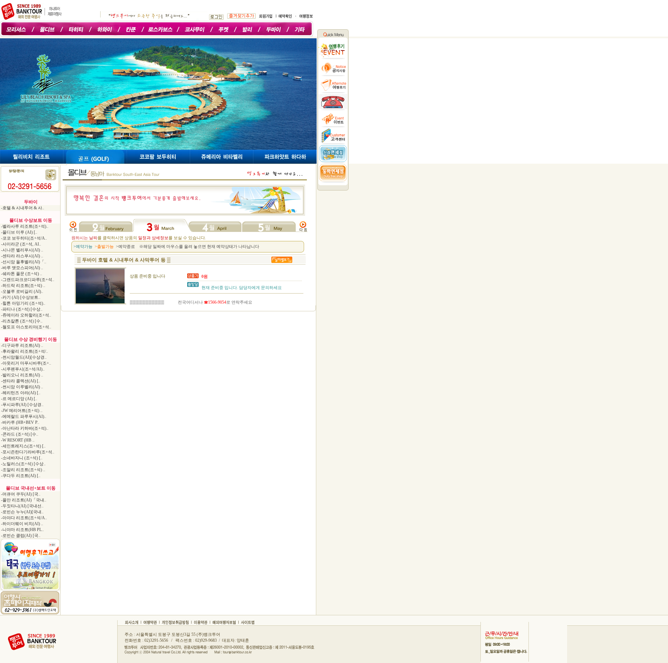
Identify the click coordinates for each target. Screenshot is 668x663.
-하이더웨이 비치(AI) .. (21, 523)
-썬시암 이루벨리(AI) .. (21, 386)
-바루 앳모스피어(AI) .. (21, 267)
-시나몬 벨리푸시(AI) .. (21, 250)
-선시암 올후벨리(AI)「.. (23, 261)
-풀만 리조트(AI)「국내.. (23, 500)
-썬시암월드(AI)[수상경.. (23, 357)
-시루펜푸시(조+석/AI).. (22, 369)
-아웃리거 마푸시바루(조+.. (25, 363)
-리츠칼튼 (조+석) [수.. (21, 321)
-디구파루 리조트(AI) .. (21, 345)
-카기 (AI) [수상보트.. (20, 297)
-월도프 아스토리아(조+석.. (25, 327)
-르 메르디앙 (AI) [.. (18, 398)
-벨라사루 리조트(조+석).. (24, 226)
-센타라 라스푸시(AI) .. (21, 256)
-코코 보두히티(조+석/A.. (23, 238)
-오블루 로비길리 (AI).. (21, 291)
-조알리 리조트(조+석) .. (22, 469)
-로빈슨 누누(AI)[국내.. (21, 511)
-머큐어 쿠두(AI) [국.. (20, 494)
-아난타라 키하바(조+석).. (24, 428)
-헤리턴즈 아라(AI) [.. (20, 392)
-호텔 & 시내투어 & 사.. (22, 207)
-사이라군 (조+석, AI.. (20, 244)
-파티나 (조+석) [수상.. (21, 309)
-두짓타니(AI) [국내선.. (21, 506)
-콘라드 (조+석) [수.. (19, 434)
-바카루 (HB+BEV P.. (19, 422)
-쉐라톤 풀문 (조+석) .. (21, 273)
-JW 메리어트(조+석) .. (21, 410)
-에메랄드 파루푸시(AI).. (23, 416)
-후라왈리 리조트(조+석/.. (24, 351)
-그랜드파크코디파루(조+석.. (27, 279)
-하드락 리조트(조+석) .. (22, 285)
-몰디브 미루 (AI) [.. (18, 232)
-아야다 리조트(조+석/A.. (23, 517)
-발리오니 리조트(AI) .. (21, 375)
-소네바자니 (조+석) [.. (21, 457)
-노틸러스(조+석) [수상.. (23, 463)
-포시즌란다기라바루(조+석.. (27, 452)
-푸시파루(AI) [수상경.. (21, 404)
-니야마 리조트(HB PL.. (22, 529)
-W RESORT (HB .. (17, 440)
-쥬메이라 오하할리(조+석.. (25, 315)
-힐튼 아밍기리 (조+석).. (22, 303)
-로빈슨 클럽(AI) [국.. (20, 535)
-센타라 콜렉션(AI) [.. (20, 381)
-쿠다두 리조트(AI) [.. (20, 475)
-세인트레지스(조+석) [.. (23, 446)
